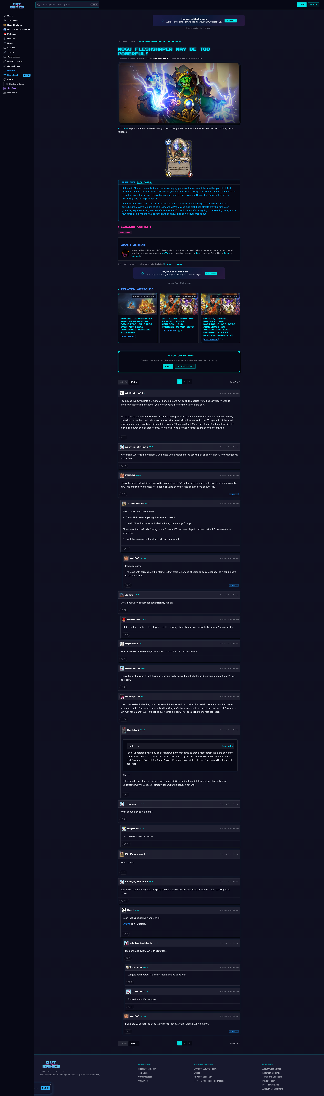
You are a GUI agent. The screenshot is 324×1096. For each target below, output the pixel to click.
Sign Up (314, 5)
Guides (197, 1073)
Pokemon (12, 34)
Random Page (15, 61)
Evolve (126, 924)
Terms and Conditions (272, 1077)
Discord (12, 92)
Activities (14, 66)
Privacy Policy (268, 1081)
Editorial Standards (271, 1073)
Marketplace (16, 84)
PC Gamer (123, 128)
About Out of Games (271, 1069)
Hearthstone (14, 25)
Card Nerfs (125, 232)
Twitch (199, 253)
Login (302, 5)
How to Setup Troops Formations (209, 1081)
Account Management (272, 1089)
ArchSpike (227, 746)
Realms (11, 38)
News (10, 43)
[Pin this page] (120, 41)
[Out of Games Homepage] (51, 1064)
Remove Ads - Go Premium (198, 28)
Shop (10, 79)
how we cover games (173, 264)
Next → (133, 382)
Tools (10, 52)
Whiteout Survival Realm (205, 1069)
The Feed (12, 20)
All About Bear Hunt (203, 1077)
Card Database (145, 1077)
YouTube (166, 253)
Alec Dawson (144, 182)
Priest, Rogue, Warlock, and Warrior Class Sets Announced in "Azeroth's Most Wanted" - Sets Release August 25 (219, 327)
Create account (185, 366)
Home (10, 16)
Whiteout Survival (18, 29)
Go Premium (230, 20)
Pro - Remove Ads (270, 1085)
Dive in (45, 1088)
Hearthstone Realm (147, 1069)
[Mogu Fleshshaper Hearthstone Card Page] (179, 156)
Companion (13, 57)
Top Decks (143, 1073)
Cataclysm (143, 1081)
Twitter (227, 253)
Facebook (135, 256)
